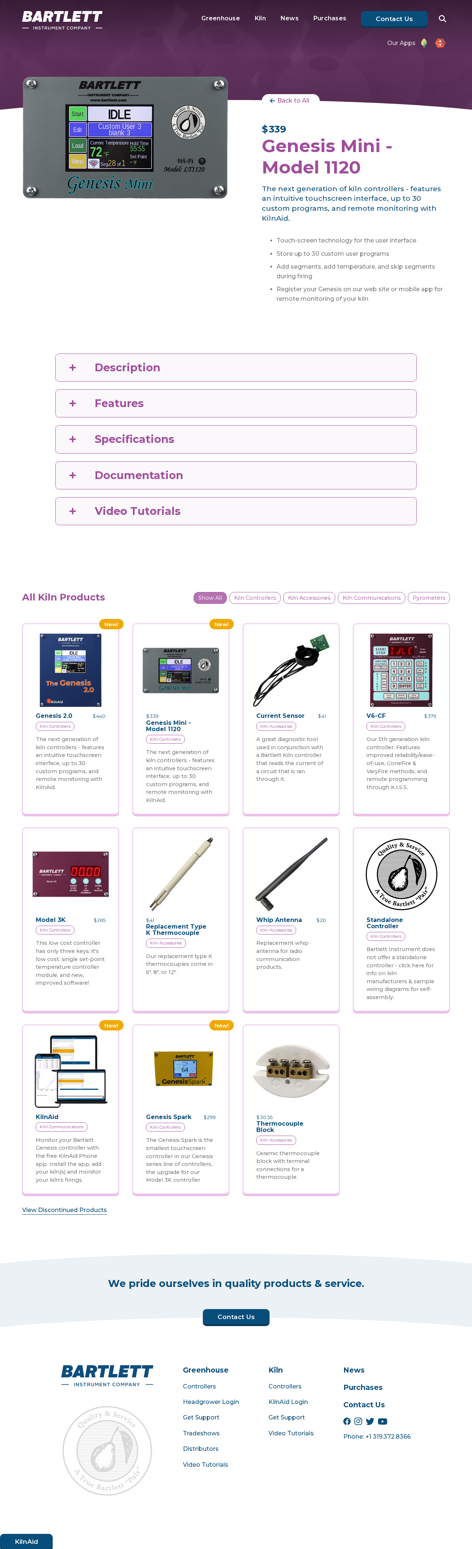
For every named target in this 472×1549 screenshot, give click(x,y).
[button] (447, 15)
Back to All (293, 100)
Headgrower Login (211, 1401)
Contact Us (364, 1404)
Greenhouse (220, 18)
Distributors (201, 1448)
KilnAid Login (288, 1401)
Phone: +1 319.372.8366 (377, 1436)
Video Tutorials (205, 1464)
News (290, 18)
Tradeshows (201, 1433)
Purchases (329, 18)
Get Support (201, 1417)
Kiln (260, 18)
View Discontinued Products (64, 1210)
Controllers (199, 1386)
